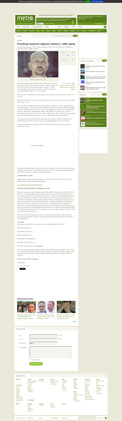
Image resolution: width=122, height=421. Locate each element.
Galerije (87, 379)
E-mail (21, 339)
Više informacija (97, 1)
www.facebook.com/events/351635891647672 (29, 185)
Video (97, 379)
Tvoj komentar (22, 347)
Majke (73, 83)
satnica (62, 85)
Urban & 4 (72, 87)
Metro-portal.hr (25, 19)
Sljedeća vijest (74, 36)
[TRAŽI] (105, 27)
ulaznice (69, 83)
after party (72, 85)
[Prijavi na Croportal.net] (68, 55)
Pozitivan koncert (64, 87)
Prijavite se (59, 15)
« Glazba (19, 36)
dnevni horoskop (50, 23)
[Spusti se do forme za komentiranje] (62, 62)
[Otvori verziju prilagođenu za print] (73, 55)
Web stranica (22, 343)
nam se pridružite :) (68, 15)
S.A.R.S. (67, 85)
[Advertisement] (61, 8)
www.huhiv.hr (21, 262)
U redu (87, 1)
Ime (20, 335)
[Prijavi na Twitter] (65, 55)
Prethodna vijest (76, 36)
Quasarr (73, 89)
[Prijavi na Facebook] (62, 55)
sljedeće (105, 94)
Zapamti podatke (35, 360)
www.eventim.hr (38, 246)
